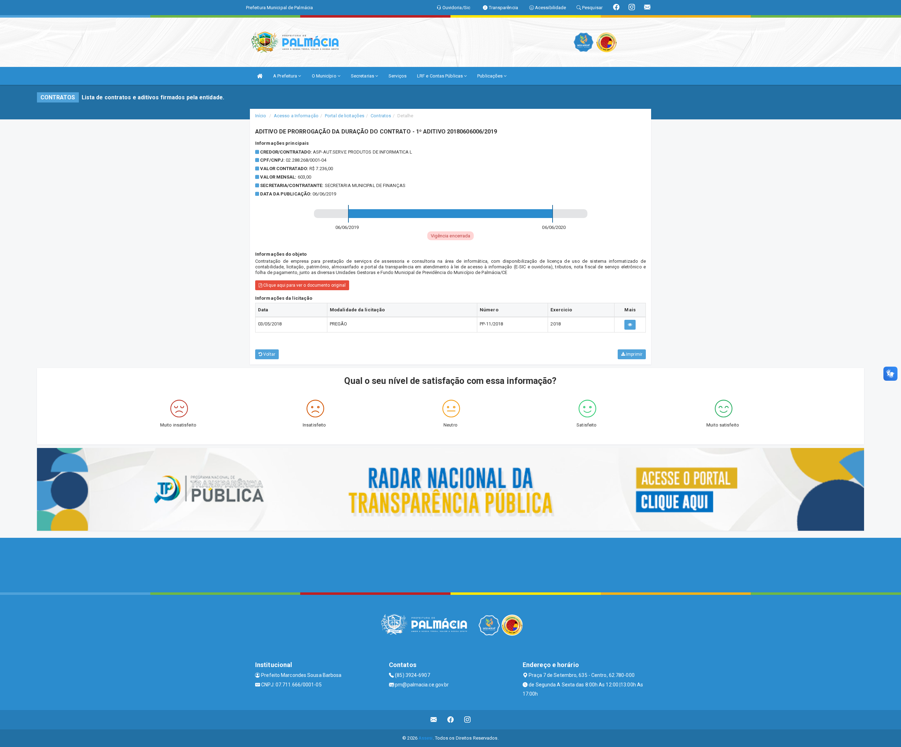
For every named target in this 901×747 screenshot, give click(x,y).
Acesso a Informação (296, 115)
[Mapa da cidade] (450, 564)
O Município (325, 76)
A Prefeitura (285, 76)
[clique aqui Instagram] (467, 720)
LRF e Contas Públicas (440, 76)
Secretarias (363, 76)
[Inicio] (259, 76)
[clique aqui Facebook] (451, 720)
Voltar (268, 354)
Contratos (381, 115)
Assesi (425, 738)
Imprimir (633, 354)
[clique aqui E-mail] (434, 720)
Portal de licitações (344, 115)
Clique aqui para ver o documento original (304, 285)
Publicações (490, 76)
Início (260, 115)
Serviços (398, 76)
